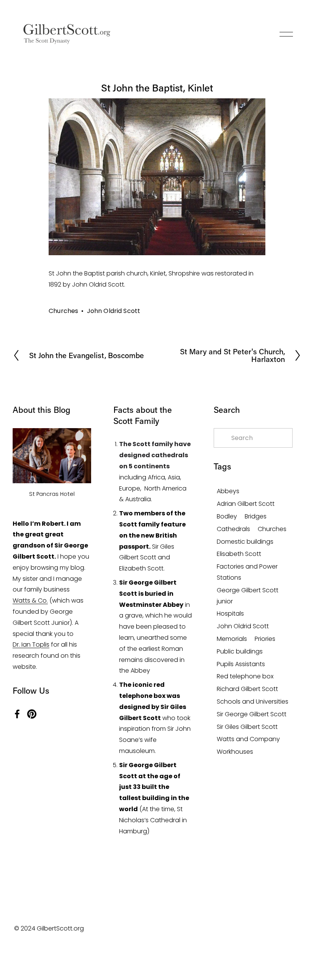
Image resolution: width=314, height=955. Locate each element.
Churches (63, 310)
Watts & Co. (30, 600)
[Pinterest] (31, 714)
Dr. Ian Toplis (31, 644)
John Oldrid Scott (114, 310)
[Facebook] (17, 714)
